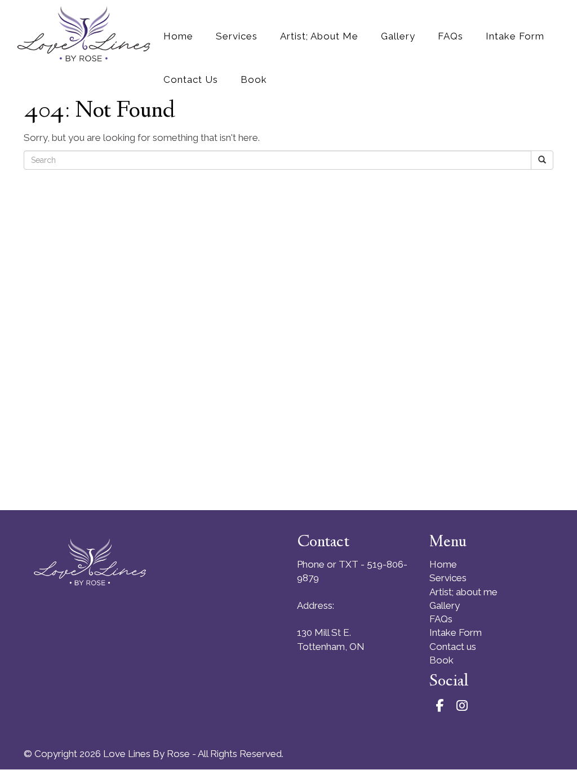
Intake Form (455, 632)
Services (448, 577)
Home (443, 564)
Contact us (452, 646)
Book (441, 660)
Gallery (444, 605)
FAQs (440, 619)
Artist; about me (463, 592)
